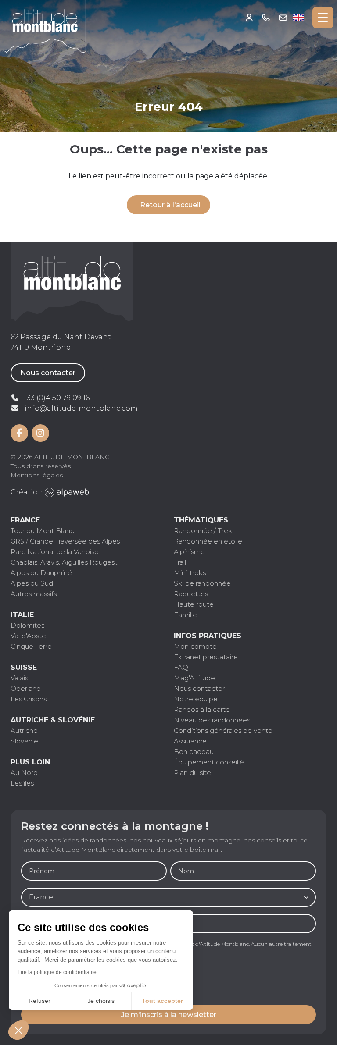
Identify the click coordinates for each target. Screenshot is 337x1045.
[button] (18, 1030)
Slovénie (24, 741)
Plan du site (192, 772)
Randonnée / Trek (203, 530)
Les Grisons (29, 699)
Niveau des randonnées (212, 720)
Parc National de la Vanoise (55, 551)
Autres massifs (34, 594)
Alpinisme (189, 551)
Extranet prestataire (206, 657)
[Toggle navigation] (322, 17)
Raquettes (191, 594)
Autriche (24, 730)
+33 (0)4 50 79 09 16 (266, 17)
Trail (180, 562)
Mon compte (249, 17)
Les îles (22, 783)
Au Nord (24, 772)
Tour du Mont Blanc (42, 530)
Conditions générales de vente (223, 730)
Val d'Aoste (28, 636)
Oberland (26, 688)
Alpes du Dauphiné (41, 573)
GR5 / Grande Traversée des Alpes (65, 541)
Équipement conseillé (209, 762)
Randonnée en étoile (208, 541)
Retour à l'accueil (170, 205)
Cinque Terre (31, 646)
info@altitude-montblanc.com (81, 408)
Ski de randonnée (202, 583)
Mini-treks (190, 573)
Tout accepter (162, 1000)
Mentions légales (37, 475)
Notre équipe (196, 699)
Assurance (190, 741)
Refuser (39, 1000)
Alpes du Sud (32, 583)
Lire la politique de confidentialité (57, 972)
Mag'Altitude (194, 678)
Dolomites (27, 625)
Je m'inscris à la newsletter (168, 1014)
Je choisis (101, 1000)
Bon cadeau (194, 751)
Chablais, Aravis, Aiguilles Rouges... (64, 562)
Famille (185, 615)
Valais (19, 678)
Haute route (194, 604)
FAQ (181, 667)
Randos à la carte (202, 709)
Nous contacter (47, 373)
